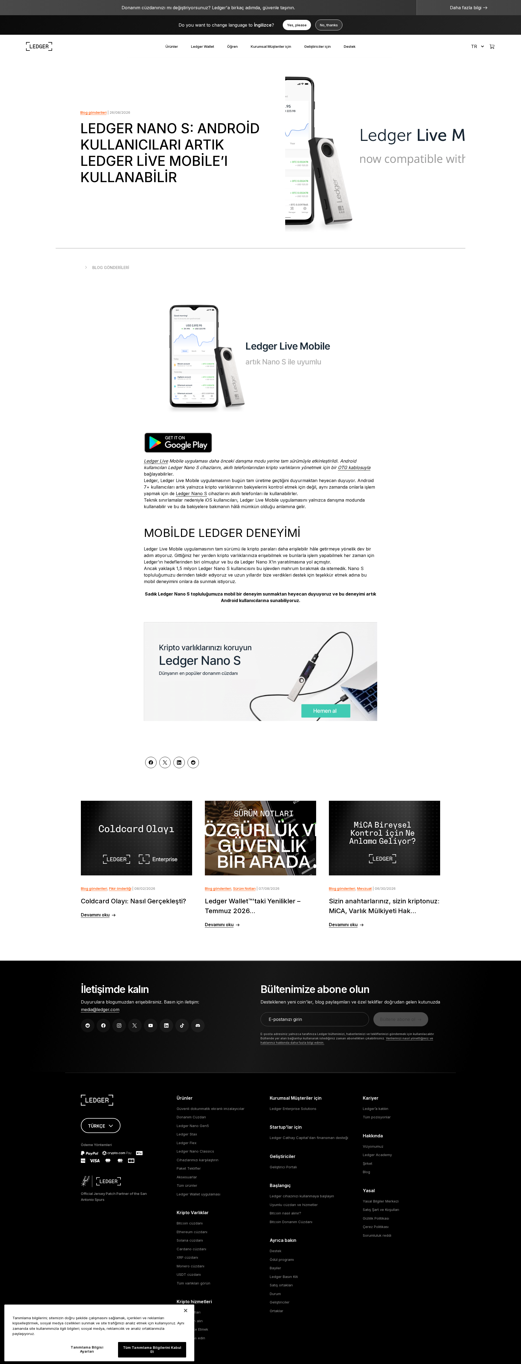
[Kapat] (186, 1310)
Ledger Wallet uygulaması (198, 1194)
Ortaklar (276, 1311)
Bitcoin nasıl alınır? (285, 1213)
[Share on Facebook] (151, 762)
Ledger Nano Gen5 (193, 1126)
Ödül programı (282, 1259)
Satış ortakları (281, 1285)
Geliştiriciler (280, 1302)
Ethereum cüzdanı (192, 1232)
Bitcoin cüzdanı (190, 1223)
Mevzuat (364, 888)
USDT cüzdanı (189, 1274)
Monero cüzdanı (190, 1266)
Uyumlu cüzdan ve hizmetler (294, 1204)
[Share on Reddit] (193, 762)
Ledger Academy (377, 1155)
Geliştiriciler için (317, 46)
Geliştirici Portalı (283, 1167)
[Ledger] (39, 46)
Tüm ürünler (187, 1185)
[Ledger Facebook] (103, 1025)
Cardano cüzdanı (191, 1249)
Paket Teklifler (189, 1168)
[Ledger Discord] (198, 1025)
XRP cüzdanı (187, 1257)
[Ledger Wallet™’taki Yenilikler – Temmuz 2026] (260, 838)
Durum (275, 1294)
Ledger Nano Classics (195, 1151)
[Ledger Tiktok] (182, 1025)
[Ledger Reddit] (87, 1025)
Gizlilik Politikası (376, 1218)
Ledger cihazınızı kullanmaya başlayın (302, 1196)
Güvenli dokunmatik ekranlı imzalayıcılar (210, 1108)
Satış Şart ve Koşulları (381, 1209)
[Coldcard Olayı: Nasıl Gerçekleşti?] (136, 838)
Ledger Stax (187, 1134)
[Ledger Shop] (492, 46)
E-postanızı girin (285, 1019)
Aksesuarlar (187, 1177)
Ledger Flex (186, 1143)
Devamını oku (95, 914)
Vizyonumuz (373, 1146)
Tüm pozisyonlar (377, 1117)
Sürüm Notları (244, 888)
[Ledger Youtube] (150, 1025)
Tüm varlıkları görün (193, 1283)
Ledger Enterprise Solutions (293, 1108)
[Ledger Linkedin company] (166, 1025)
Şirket (367, 1163)
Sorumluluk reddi (377, 1235)
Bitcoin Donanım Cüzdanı (291, 1222)
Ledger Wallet (202, 46)
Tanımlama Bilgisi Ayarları (87, 1349)
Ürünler (172, 46)
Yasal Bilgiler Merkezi (381, 1201)
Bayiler (275, 1268)
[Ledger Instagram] (119, 1025)
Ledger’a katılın (375, 1108)
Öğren (232, 46)
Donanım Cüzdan (191, 1117)
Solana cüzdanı (190, 1240)
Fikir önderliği (120, 888)
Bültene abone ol (397, 1019)
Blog (366, 1172)
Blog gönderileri (93, 112)
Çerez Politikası (376, 1226)
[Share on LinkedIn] (179, 762)
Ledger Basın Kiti (284, 1276)
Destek (349, 46)
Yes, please (297, 25)
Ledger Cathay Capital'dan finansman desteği (309, 1137)
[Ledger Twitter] (135, 1025)
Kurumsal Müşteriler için (271, 46)
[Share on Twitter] (165, 762)
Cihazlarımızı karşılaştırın (197, 1160)
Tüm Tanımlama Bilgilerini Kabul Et (152, 1349)
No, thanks (329, 25)
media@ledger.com (100, 1009)
